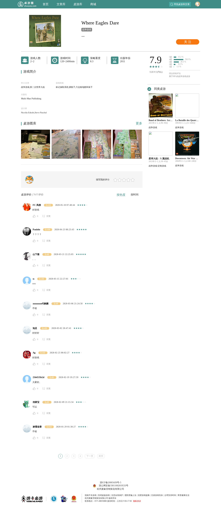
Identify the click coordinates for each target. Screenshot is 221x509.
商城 (93, 4)
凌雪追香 (37, 427)
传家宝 (36, 402)
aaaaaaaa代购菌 (41, 303)
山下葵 (36, 254)
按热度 (121, 194)
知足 (35, 328)
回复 (48, 216)
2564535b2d (38, 377)
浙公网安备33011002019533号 (113, 485)
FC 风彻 (37, 205)
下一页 (89, 456)
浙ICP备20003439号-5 (110, 482)
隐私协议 (137, 501)
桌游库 (77, 4)
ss (33, 279)
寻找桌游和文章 (182, 4)
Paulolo (36, 229)
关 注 (187, 42)
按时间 (134, 194)
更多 (139, 123)
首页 (46, 4)
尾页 (101, 456)
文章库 (61, 4)
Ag (34, 352)
